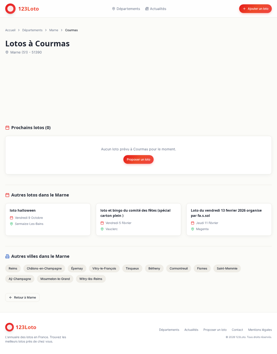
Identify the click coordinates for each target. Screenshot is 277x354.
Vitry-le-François (104, 268)
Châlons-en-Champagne (44, 268)
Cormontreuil (179, 268)
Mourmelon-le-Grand (55, 279)
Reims (13, 268)
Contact (237, 329)
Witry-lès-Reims (90, 279)
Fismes (202, 268)
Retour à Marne (25, 297)
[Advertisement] (138, 92)
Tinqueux (132, 268)
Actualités (158, 8)
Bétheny (154, 268)
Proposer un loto (138, 159)
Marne (53, 30)
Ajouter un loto (258, 8)
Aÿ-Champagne (20, 279)
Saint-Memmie (227, 268)
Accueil (10, 30)
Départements (128, 8)
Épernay (77, 268)
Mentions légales (260, 329)
